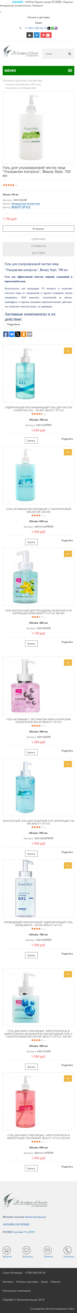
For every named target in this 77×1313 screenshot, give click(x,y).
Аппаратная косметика (25, 203)
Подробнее (13, 324)
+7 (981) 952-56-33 (36, 28)
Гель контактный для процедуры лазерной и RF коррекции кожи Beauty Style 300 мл (38, 612)
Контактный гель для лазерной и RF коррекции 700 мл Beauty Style (38, 822)
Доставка (38, 253)
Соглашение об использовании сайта (52, 1308)
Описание (39, 239)
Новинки (55, 1281)
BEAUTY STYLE (20, 207)
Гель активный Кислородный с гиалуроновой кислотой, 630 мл (38, 510)
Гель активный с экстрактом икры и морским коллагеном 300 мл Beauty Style (38, 720)
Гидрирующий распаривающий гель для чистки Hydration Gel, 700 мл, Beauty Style (38, 409)
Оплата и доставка (39, 17)
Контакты (8, 1281)
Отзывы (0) (38, 246)
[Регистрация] (29, 35)
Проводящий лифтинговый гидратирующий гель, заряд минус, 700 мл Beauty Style (38, 923)
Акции (38, 22)
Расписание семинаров (16, 1290)
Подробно (67, 438)
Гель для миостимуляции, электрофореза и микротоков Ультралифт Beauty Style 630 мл (38, 1136)
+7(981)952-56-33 (35, 1272)
